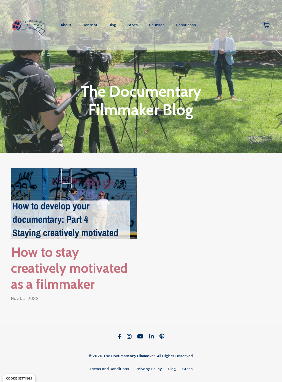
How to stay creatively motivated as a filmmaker (69, 268)
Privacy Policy (148, 369)
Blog (112, 25)
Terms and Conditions (109, 369)
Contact (90, 25)
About (66, 25)
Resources (186, 25)
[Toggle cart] (266, 25)
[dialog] (19, 378)
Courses (157, 25)
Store (133, 25)
